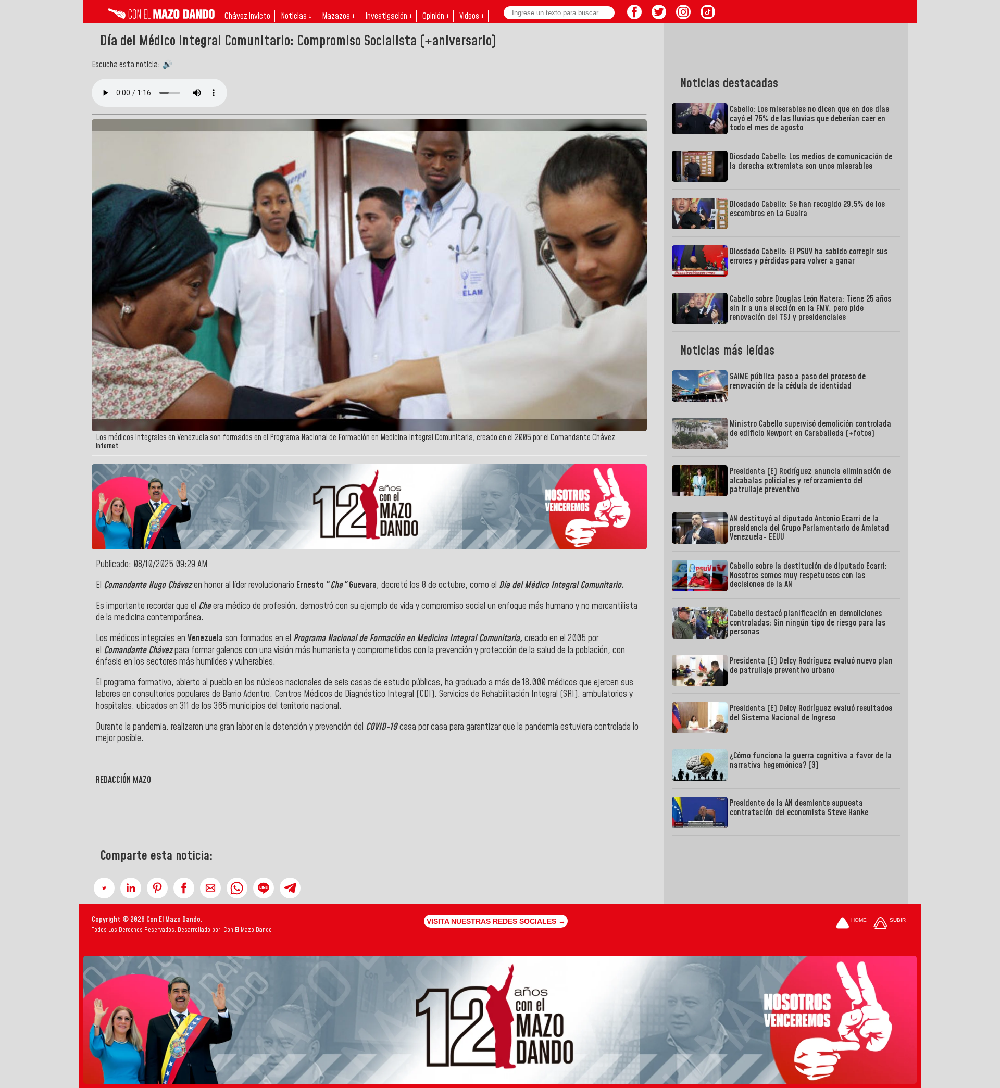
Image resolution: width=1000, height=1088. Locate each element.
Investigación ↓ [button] (388, 16)
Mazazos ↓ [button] (338, 16)
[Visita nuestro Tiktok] (708, 16)
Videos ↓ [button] (471, 16)
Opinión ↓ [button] (435, 16)
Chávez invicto (247, 16)
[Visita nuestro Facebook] (634, 16)
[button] (104, 888)
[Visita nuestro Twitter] (659, 16)
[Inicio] (161, 16)
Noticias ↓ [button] (296, 16)
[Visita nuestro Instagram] (683, 16)
